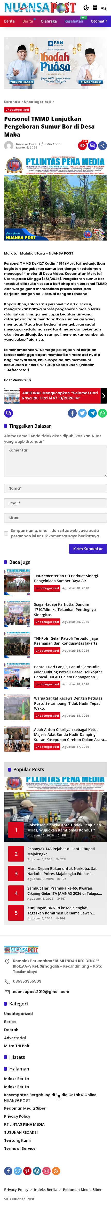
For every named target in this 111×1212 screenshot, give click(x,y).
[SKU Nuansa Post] (41, 7)
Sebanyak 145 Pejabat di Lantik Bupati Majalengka (61, 851)
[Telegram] (92, 413)
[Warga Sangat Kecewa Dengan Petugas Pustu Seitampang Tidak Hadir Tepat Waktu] (17, 707)
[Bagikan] (102, 145)
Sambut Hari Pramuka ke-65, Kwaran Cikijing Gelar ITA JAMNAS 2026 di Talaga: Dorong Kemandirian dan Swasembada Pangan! (63, 891)
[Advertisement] (55, 1156)
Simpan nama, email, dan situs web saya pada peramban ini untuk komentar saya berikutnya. (55, 533)
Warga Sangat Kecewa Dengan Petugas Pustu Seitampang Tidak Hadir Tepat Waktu (68, 703)
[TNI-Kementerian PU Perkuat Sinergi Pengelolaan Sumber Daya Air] (17, 582)
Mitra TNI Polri (17, 1045)
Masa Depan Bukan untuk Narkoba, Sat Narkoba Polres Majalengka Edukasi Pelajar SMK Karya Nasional (62, 871)
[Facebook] (72, 413)
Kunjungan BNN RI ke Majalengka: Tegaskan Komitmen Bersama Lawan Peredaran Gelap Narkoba (59, 910)
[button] (86, 8)
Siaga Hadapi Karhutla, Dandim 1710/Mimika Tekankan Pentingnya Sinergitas (65, 609)
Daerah (11, 1029)
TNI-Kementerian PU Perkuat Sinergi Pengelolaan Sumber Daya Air (66, 578)
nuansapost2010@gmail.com (41, 991)
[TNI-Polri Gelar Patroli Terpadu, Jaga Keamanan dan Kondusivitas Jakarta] (17, 645)
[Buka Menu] (95, 8)
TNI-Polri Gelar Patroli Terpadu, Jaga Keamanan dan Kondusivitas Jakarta (66, 641)
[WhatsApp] (102, 413)
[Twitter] (82, 413)
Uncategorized (17, 110)
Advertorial (15, 1037)
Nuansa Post (26, 144)
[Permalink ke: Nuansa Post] (10, 145)
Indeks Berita (16, 1078)
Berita (10, 1021)
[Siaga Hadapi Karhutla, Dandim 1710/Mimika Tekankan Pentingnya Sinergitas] (17, 614)
